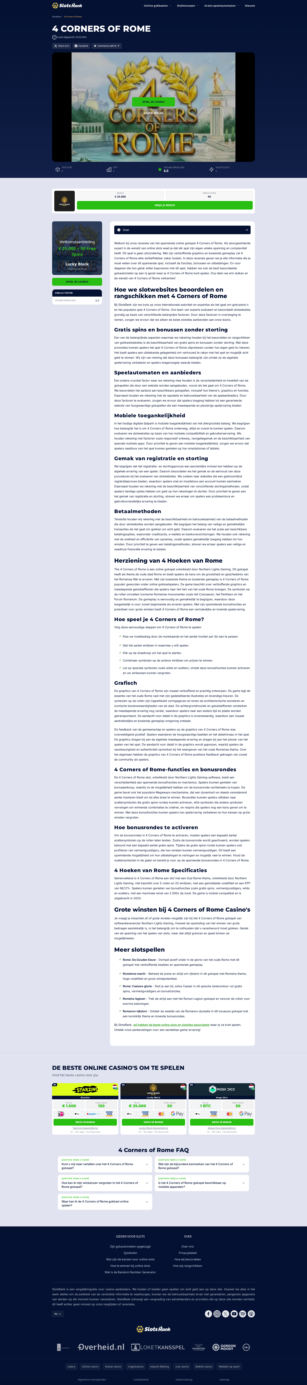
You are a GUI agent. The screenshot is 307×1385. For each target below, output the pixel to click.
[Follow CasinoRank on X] (225, 1313)
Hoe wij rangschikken (187, 1266)
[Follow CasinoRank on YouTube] (234, 1313)
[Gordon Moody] (224, 1347)
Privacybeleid (188, 1253)
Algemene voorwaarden (92, 1379)
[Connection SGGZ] (198, 1347)
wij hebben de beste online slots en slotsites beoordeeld (171, 1025)
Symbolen (130, 1253)
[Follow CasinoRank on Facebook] (208, 1313)
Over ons (188, 1246)
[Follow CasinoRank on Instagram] (217, 1313)
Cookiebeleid (141, 1379)
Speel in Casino (153, 102)
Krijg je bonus (165, 205)
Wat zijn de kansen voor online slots (130, 1259)
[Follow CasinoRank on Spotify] (242, 1313)
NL (56, 1313)
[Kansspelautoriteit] (63, 1347)
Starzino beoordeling (85, 1128)
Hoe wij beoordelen (188, 1259)
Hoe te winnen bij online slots (130, 1266)
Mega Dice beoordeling (222, 1128)
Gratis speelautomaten (220, 5)
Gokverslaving (184, 1379)
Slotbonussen (186, 5)
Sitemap (224, 1379)
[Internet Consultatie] (100, 1347)
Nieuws (250, 5)
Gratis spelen (153, 113)
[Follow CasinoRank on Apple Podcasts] (251, 1313)
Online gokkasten (156, 5)
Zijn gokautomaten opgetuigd (130, 1246)
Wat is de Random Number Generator (130, 1272)
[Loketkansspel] (158, 1347)
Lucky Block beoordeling (153, 1128)
